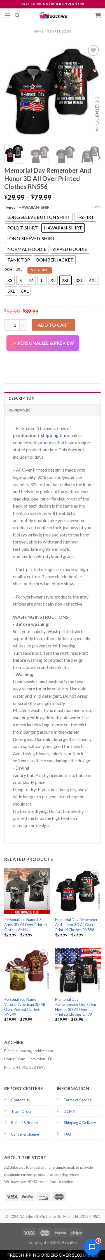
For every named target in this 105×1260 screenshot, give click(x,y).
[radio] (38, 217)
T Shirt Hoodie (59, 31)
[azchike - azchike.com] (52, 15)
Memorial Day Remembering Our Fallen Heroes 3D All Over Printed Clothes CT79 (75, 1006)
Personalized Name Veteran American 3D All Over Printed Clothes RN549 (24, 1006)
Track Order (21, 1111)
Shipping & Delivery (80, 1122)
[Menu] (7, 15)
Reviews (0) (19, 410)
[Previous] (13, 92)
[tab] (52, 398)
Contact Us (20, 1100)
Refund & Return (24, 1122)
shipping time (55, 435)
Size (8, 269)
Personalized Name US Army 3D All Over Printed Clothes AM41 (25, 924)
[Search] (17, 15)
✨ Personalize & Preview (42, 342)
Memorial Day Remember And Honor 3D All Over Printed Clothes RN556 (76, 924)
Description (21, 398)
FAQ (67, 1134)
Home (38, 31)
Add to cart (53, 324)
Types (10, 207)
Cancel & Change (25, 1134)
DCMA (69, 1111)
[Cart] (98, 15)
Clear (96, 206)
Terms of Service (78, 1100)
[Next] (92, 92)
